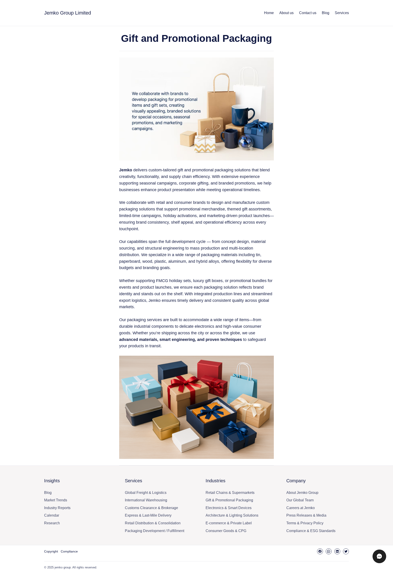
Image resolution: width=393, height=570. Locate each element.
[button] (379, 556)
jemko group (63, 567)
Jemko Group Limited (67, 13)
